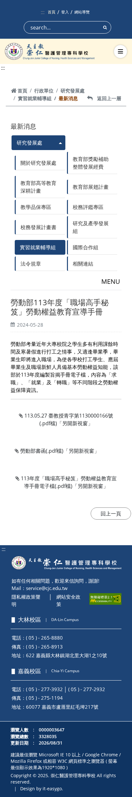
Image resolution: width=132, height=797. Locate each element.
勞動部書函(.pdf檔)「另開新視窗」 (59, 450)
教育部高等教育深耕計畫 (38, 186)
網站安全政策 (68, 600)
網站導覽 (82, 12)
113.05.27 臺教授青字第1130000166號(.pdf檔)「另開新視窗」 (68, 419)
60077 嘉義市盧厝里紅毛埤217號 (62, 707)
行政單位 (44, 90)
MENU (110, 281)
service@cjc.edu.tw (47, 588)
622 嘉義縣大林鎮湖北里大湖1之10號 (66, 655)
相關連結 (83, 263)
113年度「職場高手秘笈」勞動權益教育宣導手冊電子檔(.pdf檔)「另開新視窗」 (68, 482)
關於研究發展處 (38, 162)
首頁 (51, 12)
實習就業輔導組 (35, 98)
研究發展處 (73, 90)
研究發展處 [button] (29, 142)
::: (43, 12)
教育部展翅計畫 (91, 186)
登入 (65, 12)
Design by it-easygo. (41, 788)
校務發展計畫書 (38, 227)
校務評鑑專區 (88, 207)
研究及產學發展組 (91, 227)
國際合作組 (85, 247)
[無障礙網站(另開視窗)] (105, 599)
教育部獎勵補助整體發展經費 (91, 162)
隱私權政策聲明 (26, 600)
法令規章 (31, 263)
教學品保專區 (36, 207)
